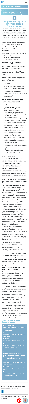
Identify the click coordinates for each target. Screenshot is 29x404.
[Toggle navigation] (26, 2)
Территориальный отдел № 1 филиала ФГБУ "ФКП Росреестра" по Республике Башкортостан (14, 329)
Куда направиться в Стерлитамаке (11, 6)
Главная (3, 10)
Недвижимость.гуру (10, 2)
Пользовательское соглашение (9, 388)
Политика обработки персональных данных (13, 386)
